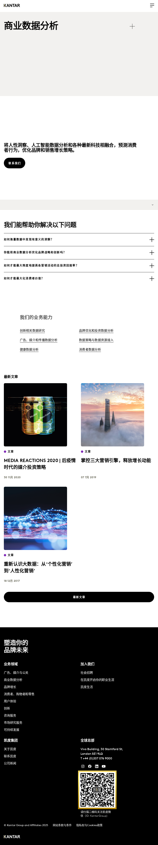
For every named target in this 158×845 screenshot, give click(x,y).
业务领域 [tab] (11, 664)
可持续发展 (11, 730)
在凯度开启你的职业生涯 (97, 680)
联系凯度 (10, 756)
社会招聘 (87, 673)
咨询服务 (10, 715)
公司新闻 (10, 763)
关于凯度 (10, 749)
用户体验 (10, 701)
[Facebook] (89, 767)
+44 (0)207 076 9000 (97, 758)
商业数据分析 (13, 680)
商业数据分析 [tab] (31, 26)
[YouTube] (96, 767)
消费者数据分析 (90, 349)
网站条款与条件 (62, 825)
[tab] (79, 239)
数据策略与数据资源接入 (96, 340)
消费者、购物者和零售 (19, 694)
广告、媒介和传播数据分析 (39, 340)
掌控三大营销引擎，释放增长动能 (116, 461)
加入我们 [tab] (87, 664)
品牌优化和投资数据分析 (96, 330)
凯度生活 (87, 687)
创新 (7, 708)
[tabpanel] (40, 702)
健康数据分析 (29, 349)
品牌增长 (10, 687)
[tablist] (71, 26)
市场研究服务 (13, 722)
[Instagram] (83, 767)
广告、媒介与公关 (16, 673)
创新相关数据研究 (32, 330)
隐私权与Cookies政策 (89, 825)
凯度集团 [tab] (11, 741)
